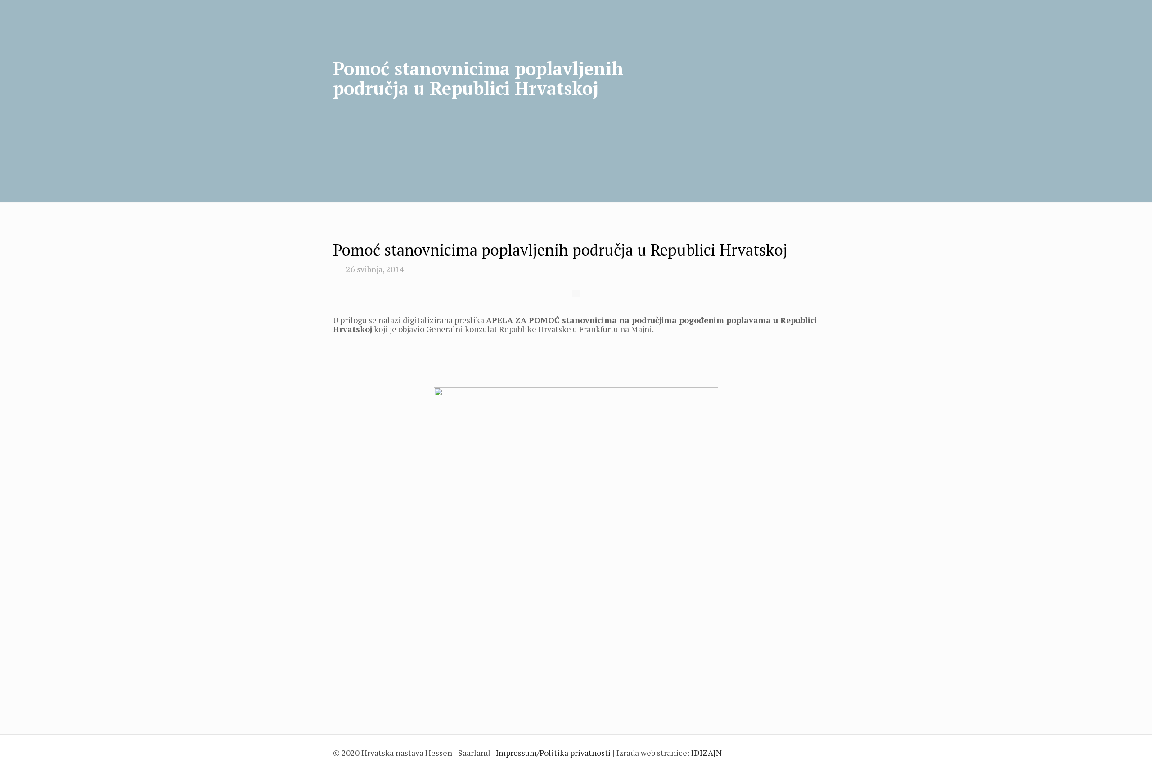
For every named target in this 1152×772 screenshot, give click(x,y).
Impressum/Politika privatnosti (553, 752)
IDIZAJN (706, 752)
